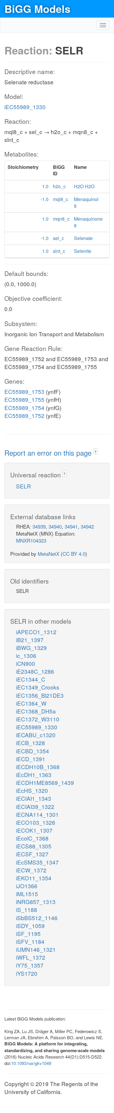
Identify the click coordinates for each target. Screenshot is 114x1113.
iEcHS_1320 (32, 790)
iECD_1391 (30, 759)
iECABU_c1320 (36, 735)
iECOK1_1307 (34, 830)
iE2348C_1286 (35, 671)
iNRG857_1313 (36, 902)
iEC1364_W (31, 703)
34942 (87, 526)
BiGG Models (37, 8)
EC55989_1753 (24, 391)
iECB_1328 (30, 743)
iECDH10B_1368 (38, 767)
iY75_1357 (30, 965)
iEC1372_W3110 (37, 719)
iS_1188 (26, 909)
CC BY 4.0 (74, 553)
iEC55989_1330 (25, 107)
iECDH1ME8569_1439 (45, 782)
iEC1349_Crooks (37, 687)
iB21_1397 (30, 640)
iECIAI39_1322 (35, 806)
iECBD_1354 (32, 751)
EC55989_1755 (24, 399)
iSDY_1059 (30, 925)
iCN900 (25, 663)
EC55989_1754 (24, 407)
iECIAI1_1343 (33, 798)
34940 (55, 526)
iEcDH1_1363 (33, 774)
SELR (23, 486)
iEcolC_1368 (32, 838)
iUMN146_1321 (36, 949)
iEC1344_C (30, 679)
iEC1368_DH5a (36, 711)
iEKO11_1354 (33, 878)
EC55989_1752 (24, 415)
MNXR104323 (31, 540)
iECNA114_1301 (37, 814)
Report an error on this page (49, 452)
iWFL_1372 (30, 957)
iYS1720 (26, 973)
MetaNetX (48, 553)
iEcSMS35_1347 (37, 862)
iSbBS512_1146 (37, 918)
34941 (71, 526)
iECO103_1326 (35, 822)
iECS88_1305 (33, 846)
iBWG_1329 (31, 647)
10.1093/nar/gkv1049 (31, 1063)
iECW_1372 (31, 870)
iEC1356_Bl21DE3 (40, 695)
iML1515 (27, 894)
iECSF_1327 (32, 854)
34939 (39, 526)
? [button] (95, 451)
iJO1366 (26, 886)
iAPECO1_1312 (36, 632)
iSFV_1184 (30, 941)
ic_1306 (26, 655)
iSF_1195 (28, 933)
